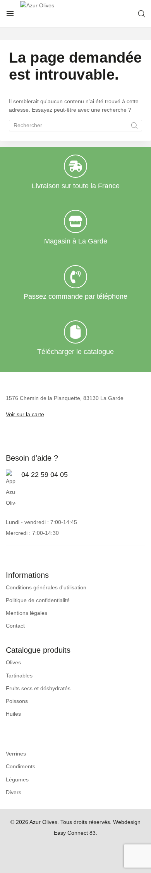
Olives (13, 662)
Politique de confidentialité (38, 600)
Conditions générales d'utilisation (46, 587)
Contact (15, 626)
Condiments (20, 766)
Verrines (16, 753)
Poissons (17, 701)
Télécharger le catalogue (75, 352)
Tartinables (19, 675)
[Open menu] (10, 13)
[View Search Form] (141, 13)
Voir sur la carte (25, 414)
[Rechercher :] (75, 125)
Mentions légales (26, 613)
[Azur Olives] (68, 13)
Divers (13, 792)
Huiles (13, 714)
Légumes (17, 779)
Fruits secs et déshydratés (38, 688)
